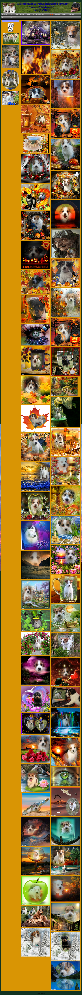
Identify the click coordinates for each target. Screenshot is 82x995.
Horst (28, 14)
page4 (43, 993)
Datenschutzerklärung (8, 18)
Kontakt (57, 14)
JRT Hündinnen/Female (38, 14)
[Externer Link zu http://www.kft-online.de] (10, 32)
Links (64, 14)
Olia (11, 14)
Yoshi (16, 14)
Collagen (50, 14)
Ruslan (22, 14)
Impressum (71, 14)
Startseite (4, 14)
